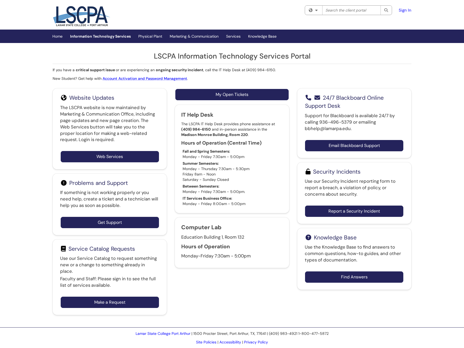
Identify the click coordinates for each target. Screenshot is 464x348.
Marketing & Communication (194, 36)
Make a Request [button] (109, 302)
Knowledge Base (262, 36)
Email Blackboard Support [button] (354, 145)
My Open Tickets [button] (232, 94)
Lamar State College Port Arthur (163, 333)
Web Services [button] (109, 156)
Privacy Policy (256, 342)
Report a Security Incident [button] (354, 211)
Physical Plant (150, 36)
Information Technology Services (100, 36)
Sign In (405, 10)
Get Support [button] (110, 222)
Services (233, 36)
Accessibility (230, 342)
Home (57, 36)
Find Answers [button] (354, 277)
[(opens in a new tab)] (82, 16)
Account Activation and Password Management (145, 78)
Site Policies (206, 342)
